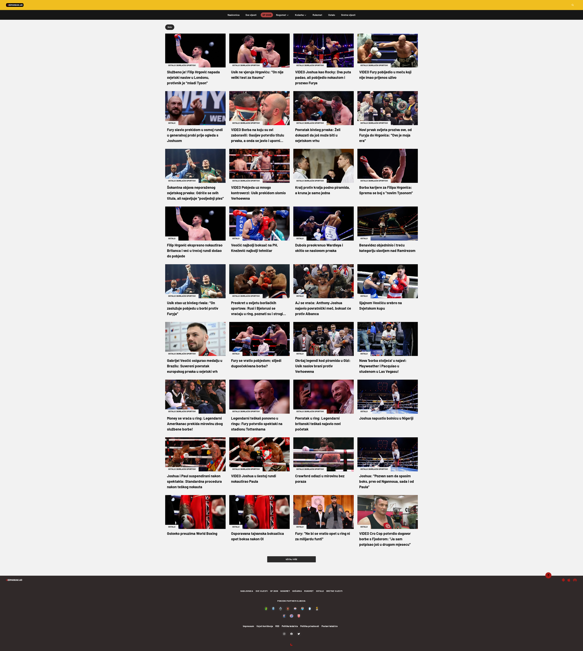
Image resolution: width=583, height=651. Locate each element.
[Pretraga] (572, 5)
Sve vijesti (262, 591)
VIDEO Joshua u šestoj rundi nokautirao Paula (253, 479)
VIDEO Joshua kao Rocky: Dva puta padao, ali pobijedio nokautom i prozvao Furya (323, 77)
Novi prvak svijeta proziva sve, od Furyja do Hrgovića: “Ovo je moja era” (385, 135)
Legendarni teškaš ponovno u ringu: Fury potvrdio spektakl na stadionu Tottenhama (256, 423)
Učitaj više (291, 559)
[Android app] (563, 580)
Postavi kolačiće (330, 626)
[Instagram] (284, 633)
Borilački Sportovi (186, 65)
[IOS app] (568, 580)
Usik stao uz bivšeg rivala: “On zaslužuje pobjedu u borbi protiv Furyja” (192, 308)
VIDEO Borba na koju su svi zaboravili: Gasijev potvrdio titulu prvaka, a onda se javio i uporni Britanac (257, 135)
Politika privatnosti (309, 626)
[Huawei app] (575, 579)
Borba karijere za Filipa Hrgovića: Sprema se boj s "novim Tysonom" (386, 190)
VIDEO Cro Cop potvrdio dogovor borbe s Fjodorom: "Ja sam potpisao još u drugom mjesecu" (385, 539)
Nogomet (285, 591)
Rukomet (309, 591)
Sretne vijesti (334, 591)
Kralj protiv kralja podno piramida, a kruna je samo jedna (322, 190)
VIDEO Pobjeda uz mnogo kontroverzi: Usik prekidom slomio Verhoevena (258, 192)
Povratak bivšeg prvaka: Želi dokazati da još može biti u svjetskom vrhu (317, 135)
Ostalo (171, 65)
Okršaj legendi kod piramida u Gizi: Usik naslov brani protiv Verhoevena (323, 366)
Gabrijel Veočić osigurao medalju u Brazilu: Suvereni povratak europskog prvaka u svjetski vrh (194, 366)
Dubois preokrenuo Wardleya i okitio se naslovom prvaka (319, 248)
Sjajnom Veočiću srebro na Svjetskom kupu (380, 305)
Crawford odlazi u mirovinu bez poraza (319, 479)
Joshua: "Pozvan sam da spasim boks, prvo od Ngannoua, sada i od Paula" (386, 481)
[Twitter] (298, 633)
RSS (277, 626)
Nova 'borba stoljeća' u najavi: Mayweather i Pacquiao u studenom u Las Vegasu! (383, 366)
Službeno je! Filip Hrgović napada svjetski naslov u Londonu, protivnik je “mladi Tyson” (193, 77)
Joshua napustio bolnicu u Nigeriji (386, 418)
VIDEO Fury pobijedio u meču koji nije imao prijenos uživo (385, 75)
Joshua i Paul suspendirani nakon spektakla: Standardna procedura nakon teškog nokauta (194, 481)
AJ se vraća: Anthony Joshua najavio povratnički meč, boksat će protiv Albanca (323, 308)
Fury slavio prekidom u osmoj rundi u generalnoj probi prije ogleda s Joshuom (195, 135)
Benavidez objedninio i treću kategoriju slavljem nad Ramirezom (387, 248)
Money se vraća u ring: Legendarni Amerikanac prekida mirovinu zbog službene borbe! (195, 423)
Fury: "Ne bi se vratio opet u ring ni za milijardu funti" (322, 536)
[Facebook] (291, 633)
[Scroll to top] (548, 575)
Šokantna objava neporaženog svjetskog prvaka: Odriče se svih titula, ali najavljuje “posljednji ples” (195, 192)
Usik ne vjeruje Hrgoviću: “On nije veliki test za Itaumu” (257, 75)
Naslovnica (246, 591)
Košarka (297, 591)
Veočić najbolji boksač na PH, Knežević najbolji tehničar (254, 248)
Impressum (248, 626)
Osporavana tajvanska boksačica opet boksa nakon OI (257, 536)
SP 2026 (274, 591)
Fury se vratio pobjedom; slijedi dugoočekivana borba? (256, 363)
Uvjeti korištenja (265, 626)
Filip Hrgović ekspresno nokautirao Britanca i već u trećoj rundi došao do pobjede (194, 250)
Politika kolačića (290, 626)
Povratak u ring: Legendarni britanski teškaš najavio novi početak (318, 423)
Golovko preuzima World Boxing (192, 533)
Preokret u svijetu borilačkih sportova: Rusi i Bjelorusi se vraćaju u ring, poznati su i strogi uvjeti (257, 308)
